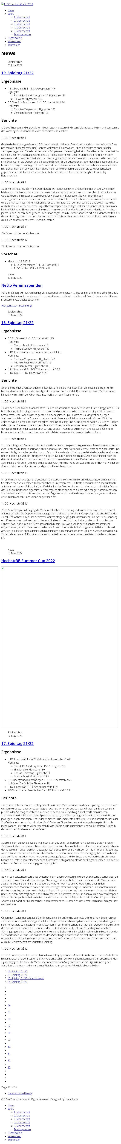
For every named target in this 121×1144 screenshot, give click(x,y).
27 (9, 1026)
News (11, 10)
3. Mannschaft (22, 24)
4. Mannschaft (22, 27)
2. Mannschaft (22, 20)
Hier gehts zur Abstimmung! (16, 305)
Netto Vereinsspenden (22, 285)
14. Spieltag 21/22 (17, 982)
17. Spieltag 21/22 (17, 743)
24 (9, 1005)
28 (9, 1033)
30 (9, 1046)
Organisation (15, 38)
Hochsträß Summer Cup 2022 (28, 560)
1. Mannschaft (22, 17)
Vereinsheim (14, 41)
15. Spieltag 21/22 (17, 975)
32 (9, 1060)
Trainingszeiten (22, 34)
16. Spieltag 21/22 (17, 971)
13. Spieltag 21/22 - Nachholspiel (26, 978)
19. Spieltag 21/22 (17, 72)
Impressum (14, 45)
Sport (11, 13)
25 (9, 1012)
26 (9, 1019)
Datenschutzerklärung (20, 1093)
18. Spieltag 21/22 (17, 322)
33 (9, 1067)
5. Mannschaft (22, 31)
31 (9, 1053)
